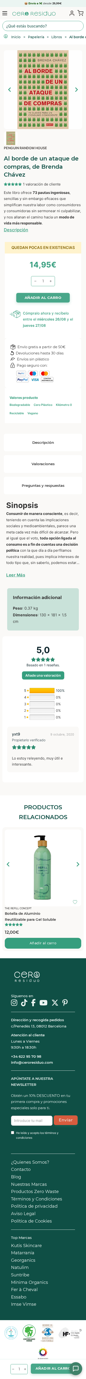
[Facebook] (33, 1003)
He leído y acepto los (37, 1135)
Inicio (16, 37)
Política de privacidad (34, 1206)
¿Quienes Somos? (30, 1162)
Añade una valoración (43, 675)
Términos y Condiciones (36, 1199)
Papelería (36, 37)
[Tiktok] (24, 1003)
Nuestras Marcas (29, 1184)
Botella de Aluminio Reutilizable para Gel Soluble (30, 916)
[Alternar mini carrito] (79, 13)
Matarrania (22, 1252)
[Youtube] (43, 1003)
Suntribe (20, 1275)
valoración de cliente (42, 184)
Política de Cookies (31, 1221)
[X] (55, 1003)
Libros (56, 37)
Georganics (23, 1260)
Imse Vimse (23, 1304)
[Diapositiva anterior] (10, 90)
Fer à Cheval (24, 1289)
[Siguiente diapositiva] (76, 90)
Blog (16, 1177)
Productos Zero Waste (35, 1191)
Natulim (20, 1267)
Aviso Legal (23, 1213)
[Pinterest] (65, 1003)
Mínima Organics (29, 1282)
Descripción (16, 229)
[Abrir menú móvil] (4, 13)
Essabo (18, 1297)
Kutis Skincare (26, 1245)
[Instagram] (14, 1003)
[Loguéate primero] (76, 834)
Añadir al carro (43, 943)
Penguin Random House (25, 148)
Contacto (21, 1169)
